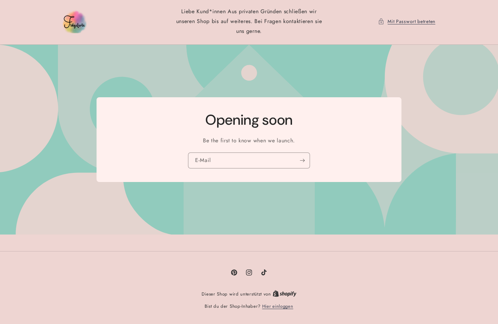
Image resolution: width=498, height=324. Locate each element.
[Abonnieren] (302, 160)
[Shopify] (284, 294)
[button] (406, 21)
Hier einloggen (277, 306)
